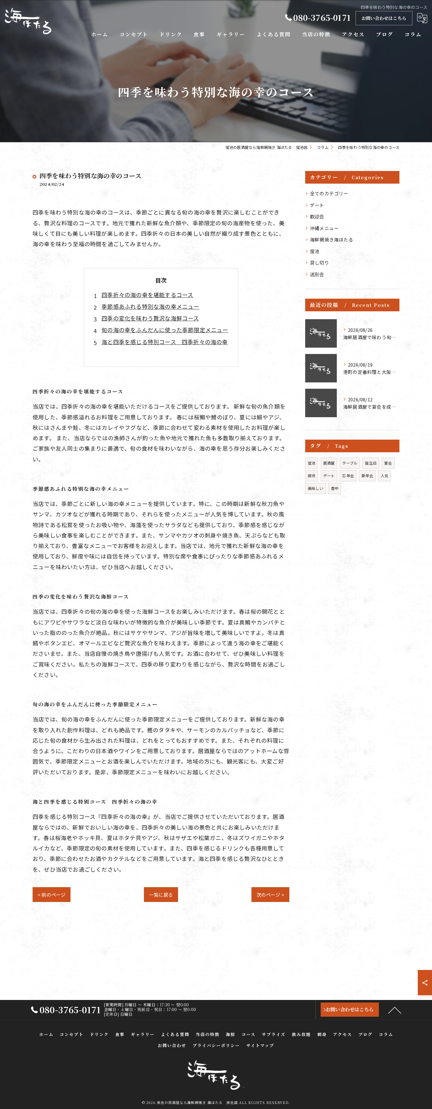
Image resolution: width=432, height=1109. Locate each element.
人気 (384, 475)
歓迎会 (317, 216)
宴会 (388, 463)
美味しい (315, 488)
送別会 (317, 274)
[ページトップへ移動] (394, 1009)
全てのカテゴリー (329, 193)
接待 (311, 475)
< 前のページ (51, 894)
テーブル (349, 463)
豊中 (334, 488)
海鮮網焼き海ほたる (331, 239)
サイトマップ (260, 1045)
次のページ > (270, 894)
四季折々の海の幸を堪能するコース (147, 295)
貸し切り (319, 262)
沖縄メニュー (324, 228)
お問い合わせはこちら (383, 18)
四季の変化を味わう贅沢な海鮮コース (150, 318)
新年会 (367, 475)
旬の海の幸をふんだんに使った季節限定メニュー (165, 330)
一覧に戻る (161, 894)
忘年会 (348, 475)
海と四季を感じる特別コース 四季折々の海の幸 (165, 342)
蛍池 (314, 251)
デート (317, 205)
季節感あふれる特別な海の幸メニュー (150, 306)
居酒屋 (329, 463)
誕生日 (371, 463)
